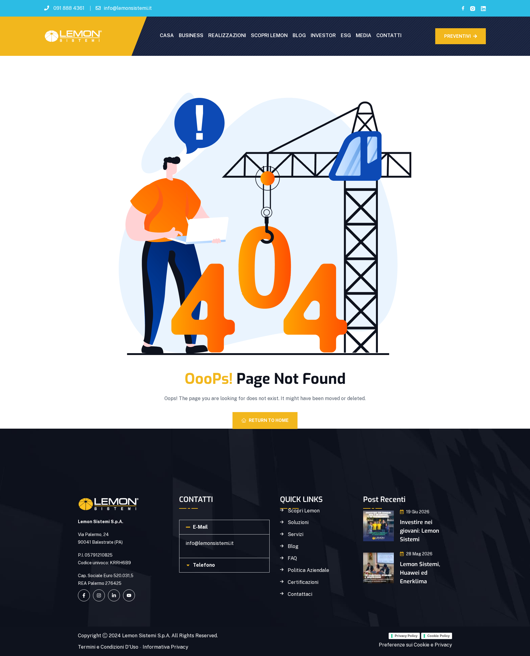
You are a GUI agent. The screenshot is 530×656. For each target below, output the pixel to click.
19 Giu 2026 (417, 511)
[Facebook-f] (84, 595)
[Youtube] (129, 595)
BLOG (299, 35)
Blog (293, 546)
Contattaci (300, 594)
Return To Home (269, 420)
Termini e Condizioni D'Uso (108, 647)
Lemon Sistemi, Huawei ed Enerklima (420, 573)
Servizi (295, 534)
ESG (346, 35)
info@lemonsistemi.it (128, 8)
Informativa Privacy (165, 647)
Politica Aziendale (308, 570)
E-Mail (200, 527)
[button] (224, 527)
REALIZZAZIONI (227, 35)
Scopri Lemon (304, 511)
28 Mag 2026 (419, 553)
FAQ (292, 558)
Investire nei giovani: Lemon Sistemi (419, 531)
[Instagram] (99, 595)
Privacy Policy (406, 636)
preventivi (457, 36)
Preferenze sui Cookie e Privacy (415, 645)
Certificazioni (303, 582)
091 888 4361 (68, 8)
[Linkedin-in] (114, 595)
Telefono (204, 565)
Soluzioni (298, 522)
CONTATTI (388, 35)
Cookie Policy (438, 636)
